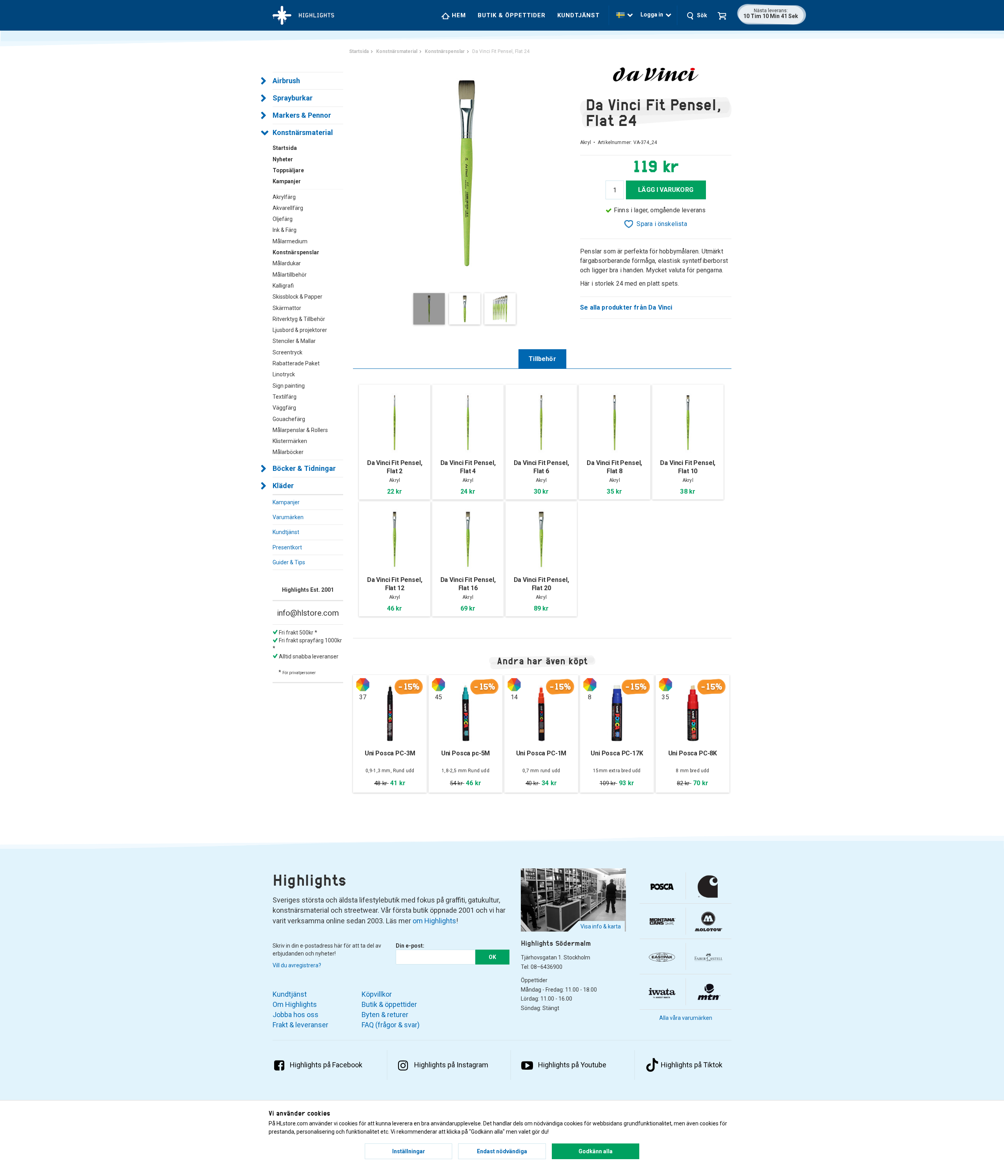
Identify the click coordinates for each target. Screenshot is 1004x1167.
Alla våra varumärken (685, 1018)
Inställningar (408, 1151)
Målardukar (287, 263)
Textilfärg (284, 397)
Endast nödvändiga (502, 1151)
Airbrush (286, 81)
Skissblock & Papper (297, 297)
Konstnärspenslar (296, 252)
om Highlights (434, 921)
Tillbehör (542, 359)
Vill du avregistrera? (297, 965)
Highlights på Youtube (572, 1065)
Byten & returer (385, 1014)
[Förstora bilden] (466, 172)
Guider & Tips (289, 562)
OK (492, 957)
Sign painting (289, 386)
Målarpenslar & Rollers (300, 430)
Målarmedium (290, 241)
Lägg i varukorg (665, 189)
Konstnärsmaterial (303, 132)
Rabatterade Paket (296, 363)
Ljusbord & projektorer (300, 330)
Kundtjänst (578, 15)
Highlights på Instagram (451, 1065)
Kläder (283, 485)
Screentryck (287, 352)
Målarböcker (288, 452)
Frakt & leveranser (300, 1025)
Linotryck (284, 374)
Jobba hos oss (295, 1014)
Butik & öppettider (512, 15)
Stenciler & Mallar (294, 341)
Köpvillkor (377, 994)
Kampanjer (286, 502)
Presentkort (287, 547)
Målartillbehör (290, 275)
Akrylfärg (284, 197)
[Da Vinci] (655, 74)
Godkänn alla (595, 1151)
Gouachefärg (289, 419)
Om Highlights (295, 1004)
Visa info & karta (600, 926)
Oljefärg (283, 219)
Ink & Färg (284, 230)
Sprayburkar (293, 98)
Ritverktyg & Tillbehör (299, 319)
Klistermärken (290, 441)
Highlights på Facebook (326, 1065)
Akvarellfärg (288, 208)
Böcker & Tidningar (304, 468)
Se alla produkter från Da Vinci (626, 307)
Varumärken (288, 517)
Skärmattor (287, 308)
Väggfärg (284, 408)
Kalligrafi (283, 286)
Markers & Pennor (302, 115)
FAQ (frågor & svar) (391, 1025)
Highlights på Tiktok (691, 1065)
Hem (458, 15)
